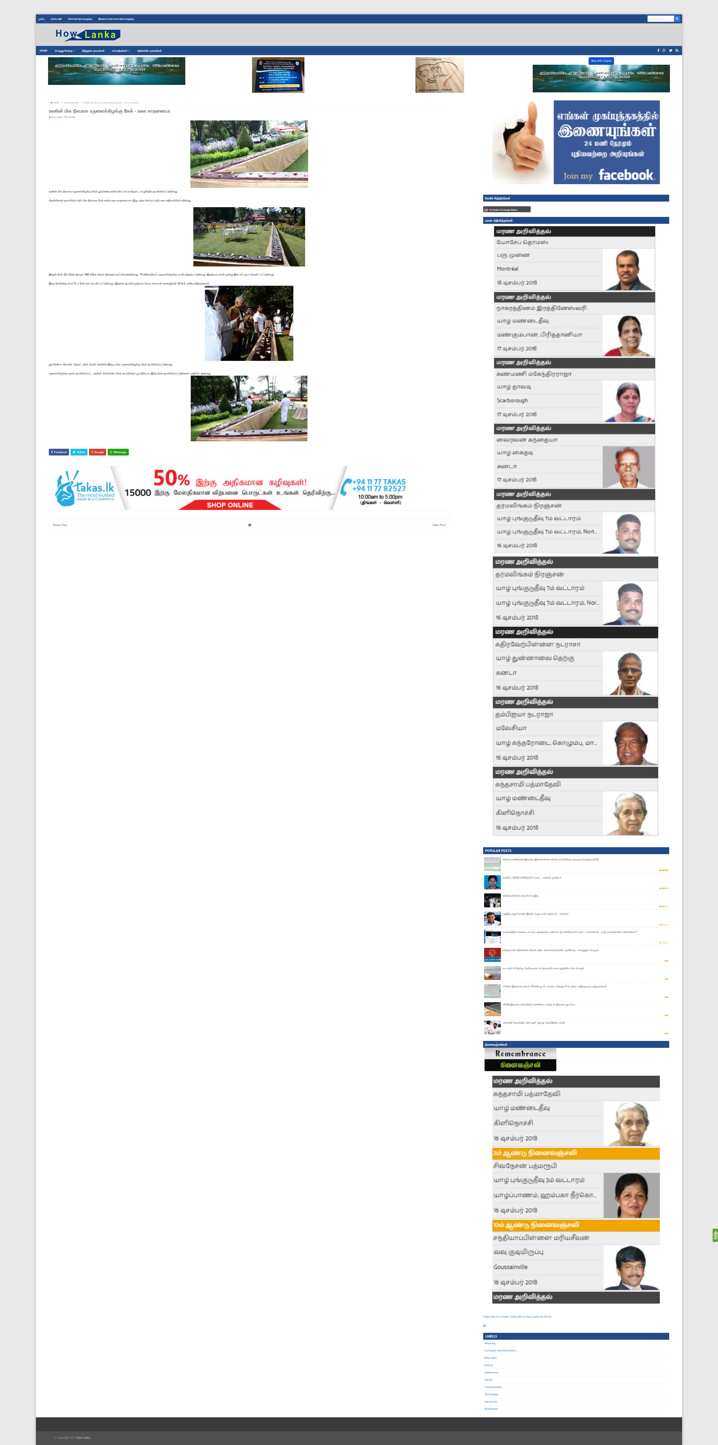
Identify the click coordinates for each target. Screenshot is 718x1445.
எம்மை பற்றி (56, 19)
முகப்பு (42, 19)
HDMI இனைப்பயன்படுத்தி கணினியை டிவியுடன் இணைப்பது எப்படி (539, 1004)
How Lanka (83, 1437)
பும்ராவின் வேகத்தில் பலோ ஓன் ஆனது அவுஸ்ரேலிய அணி (534, 1022)
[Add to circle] (664, 50)
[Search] (677, 19)
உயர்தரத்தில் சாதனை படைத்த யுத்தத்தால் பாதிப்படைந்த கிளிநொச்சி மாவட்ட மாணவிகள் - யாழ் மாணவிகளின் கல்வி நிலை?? (570, 932)
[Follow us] (671, 50)
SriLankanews (493, 1387)
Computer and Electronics (500, 1350)
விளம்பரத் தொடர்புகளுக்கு (80, 19)
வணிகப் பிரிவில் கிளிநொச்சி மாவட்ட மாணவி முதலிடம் (532, 877)
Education (490, 1357)
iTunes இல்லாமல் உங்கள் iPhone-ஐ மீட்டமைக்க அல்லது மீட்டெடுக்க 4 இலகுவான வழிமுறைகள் (555, 986)
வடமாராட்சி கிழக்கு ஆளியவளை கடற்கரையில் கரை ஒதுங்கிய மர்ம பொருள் (543, 968)
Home (43, 50)
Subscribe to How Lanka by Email (530, 1316)
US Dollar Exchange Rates (503, 210)
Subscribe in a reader (496, 1316)
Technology (491, 1394)
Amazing (489, 1343)
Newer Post (60, 525)
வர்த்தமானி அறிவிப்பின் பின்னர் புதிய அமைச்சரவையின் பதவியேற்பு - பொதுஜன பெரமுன (551, 950)
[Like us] (658, 50)
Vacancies (490, 1401)
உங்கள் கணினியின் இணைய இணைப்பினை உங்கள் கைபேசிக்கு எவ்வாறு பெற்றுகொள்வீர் (551, 859)
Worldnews (491, 1408)
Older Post (439, 525)
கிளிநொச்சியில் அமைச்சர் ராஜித (520, 895)
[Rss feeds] (677, 50)
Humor (488, 1365)
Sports (488, 1379)
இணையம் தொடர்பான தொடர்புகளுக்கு (116, 19)
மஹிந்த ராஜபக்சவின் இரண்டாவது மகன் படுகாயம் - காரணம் (536, 913)
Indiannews (491, 1372)
